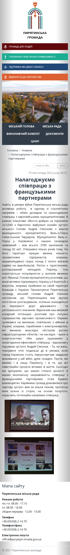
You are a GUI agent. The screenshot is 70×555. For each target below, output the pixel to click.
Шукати (62, 165)
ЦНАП (35, 141)
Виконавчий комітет (23, 134)
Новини (27, 150)
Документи (55, 134)
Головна (12, 150)
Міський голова (21, 126)
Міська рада (52, 126)
